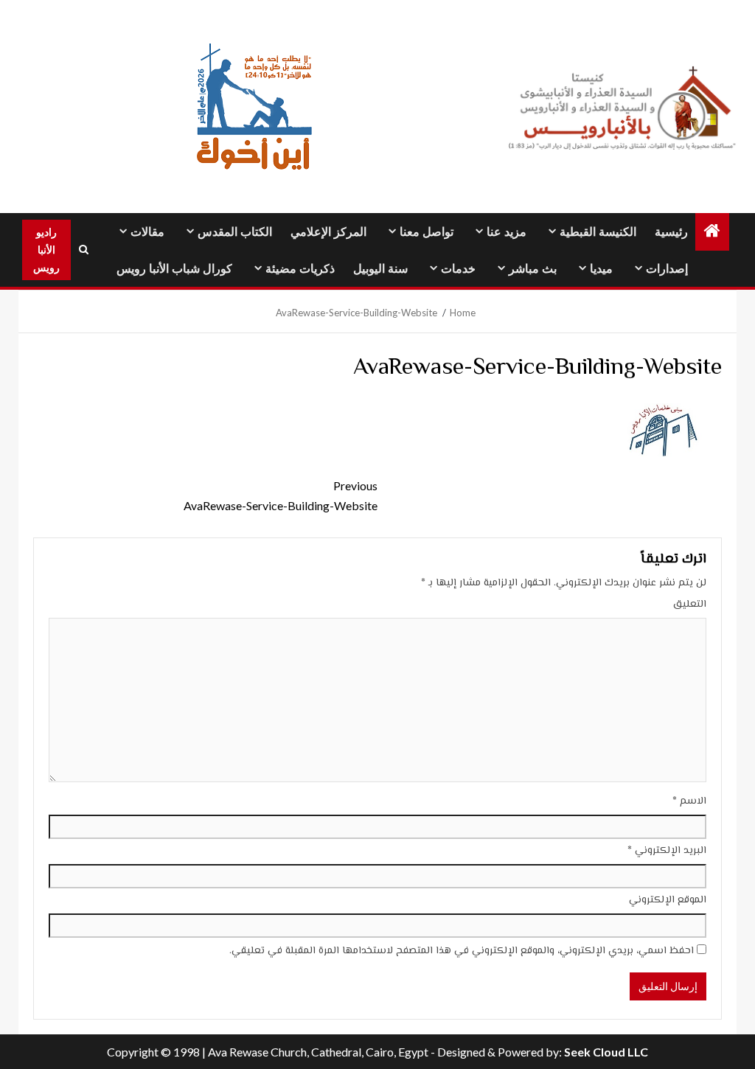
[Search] (83, 250)
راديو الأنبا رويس (46, 250)
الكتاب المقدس (235, 232)
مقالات (147, 232)
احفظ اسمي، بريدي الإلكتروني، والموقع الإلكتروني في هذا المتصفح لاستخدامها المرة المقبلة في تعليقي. (461, 951)
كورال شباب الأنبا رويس (174, 269)
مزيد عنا (506, 232)
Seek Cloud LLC (606, 1052)
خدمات (458, 269)
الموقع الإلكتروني (667, 900)
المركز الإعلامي (328, 232)
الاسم (689, 801)
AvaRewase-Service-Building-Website (281, 495)
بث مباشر (533, 269)
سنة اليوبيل (380, 269)
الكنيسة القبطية (598, 232)
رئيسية (671, 232)
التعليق (689, 604)
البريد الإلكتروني (666, 851)
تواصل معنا (426, 232)
